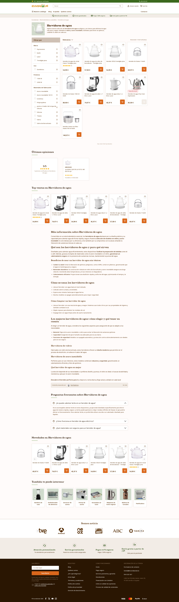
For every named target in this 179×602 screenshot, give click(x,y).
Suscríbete (45, 573)
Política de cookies (74, 584)
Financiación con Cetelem (104, 580)
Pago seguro (100, 570)
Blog (69, 567)
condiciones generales (47, 584)
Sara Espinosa (74, 385)
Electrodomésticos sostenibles (48, 20)
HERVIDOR (68, 167)
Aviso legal (71, 577)
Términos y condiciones (75, 580)
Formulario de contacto (131, 567)
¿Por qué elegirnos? (74, 574)
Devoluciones (100, 577)
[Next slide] (144, 209)
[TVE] (42, 531)
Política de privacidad (75, 587)
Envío (97, 567)
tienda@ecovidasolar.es (131, 571)
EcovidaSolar (35, 20)
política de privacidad (40, 585)
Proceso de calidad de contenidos (107, 587)
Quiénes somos (73, 570)
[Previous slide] (35, 209)
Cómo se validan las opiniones (106, 584)
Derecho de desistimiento (76, 590)
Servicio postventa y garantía (105, 574)
